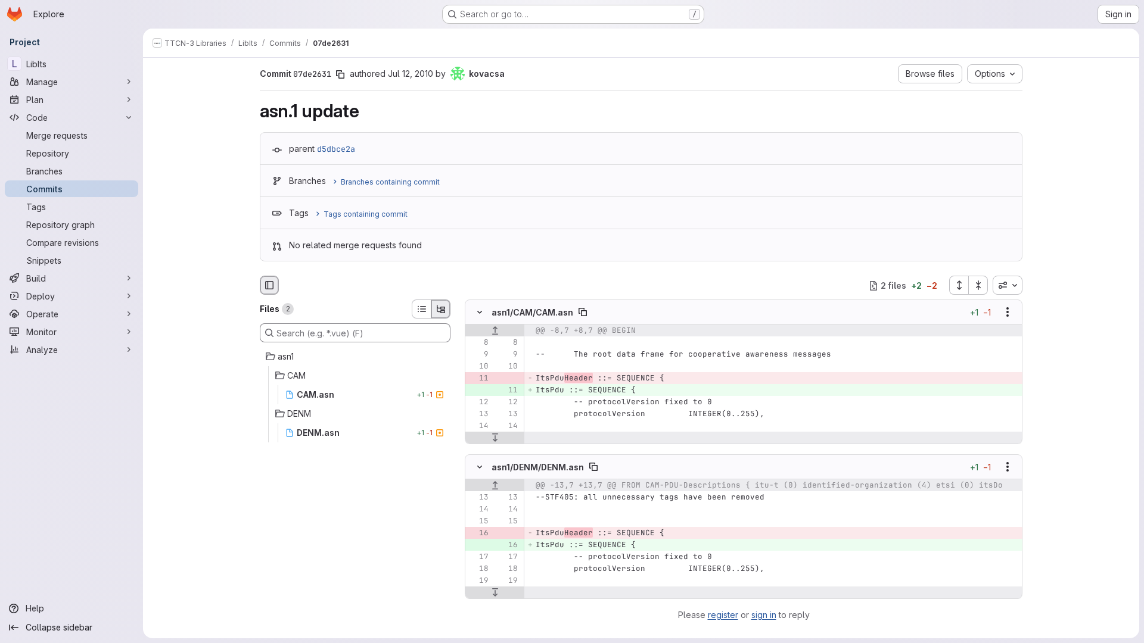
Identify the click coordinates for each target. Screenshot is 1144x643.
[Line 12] (478, 402)
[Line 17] (478, 557)
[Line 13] (478, 414)
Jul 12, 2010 (410, 73)
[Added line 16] (508, 545)
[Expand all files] (958, 285)
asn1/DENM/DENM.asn (538, 466)
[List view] (421, 309)
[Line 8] (478, 343)
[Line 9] (478, 355)
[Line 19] (478, 580)
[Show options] (1007, 312)
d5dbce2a (336, 148)
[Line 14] (478, 426)
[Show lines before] (494, 331)
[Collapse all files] (978, 285)
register (723, 615)
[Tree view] (440, 309)
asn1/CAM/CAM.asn (532, 312)
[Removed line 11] (478, 379)
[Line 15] (478, 521)
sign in (763, 615)
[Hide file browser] (269, 285)
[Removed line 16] (478, 533)
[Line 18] (478, 569)
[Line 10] (478, 367)
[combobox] (1007, 285)
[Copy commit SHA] (340, 74)
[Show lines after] (494, 438)
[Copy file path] (583, 312)
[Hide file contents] (479, 312)
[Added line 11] (508, 391)
